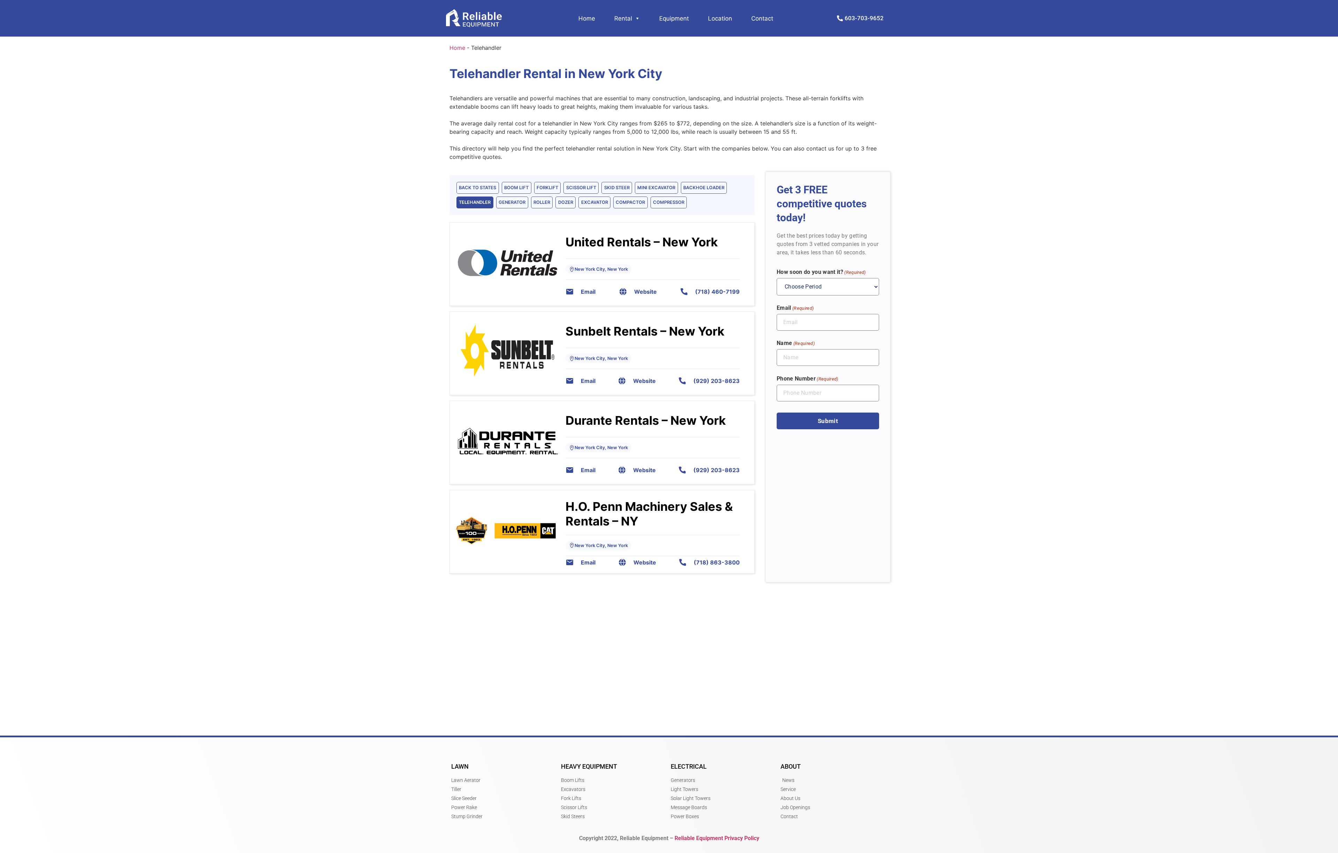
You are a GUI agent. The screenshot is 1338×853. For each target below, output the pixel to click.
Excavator (594, 202)
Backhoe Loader (703, 187)
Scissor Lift (581, 187)
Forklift (547, 187)
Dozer (565, 202)
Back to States (477, 187)
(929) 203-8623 (716, 380)
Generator (512, 202)
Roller (541, 202)
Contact (762, 18)
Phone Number (807, 378)
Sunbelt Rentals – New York (645, 331)
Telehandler (475, 202)
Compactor (630, 202)
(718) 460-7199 (717, 291)
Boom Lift (516, 187)
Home (586, 18)
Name (796, 343)
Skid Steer (617, 187)
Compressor (668, 202)
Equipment (674, 18)
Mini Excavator (656, 187)
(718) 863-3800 (717, 562)
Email (588, 291)
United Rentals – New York (642, 242)
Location (720, 18)
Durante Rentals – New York (646, 420)
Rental (623, 18)
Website (645, 291)
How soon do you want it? (821, 272)
